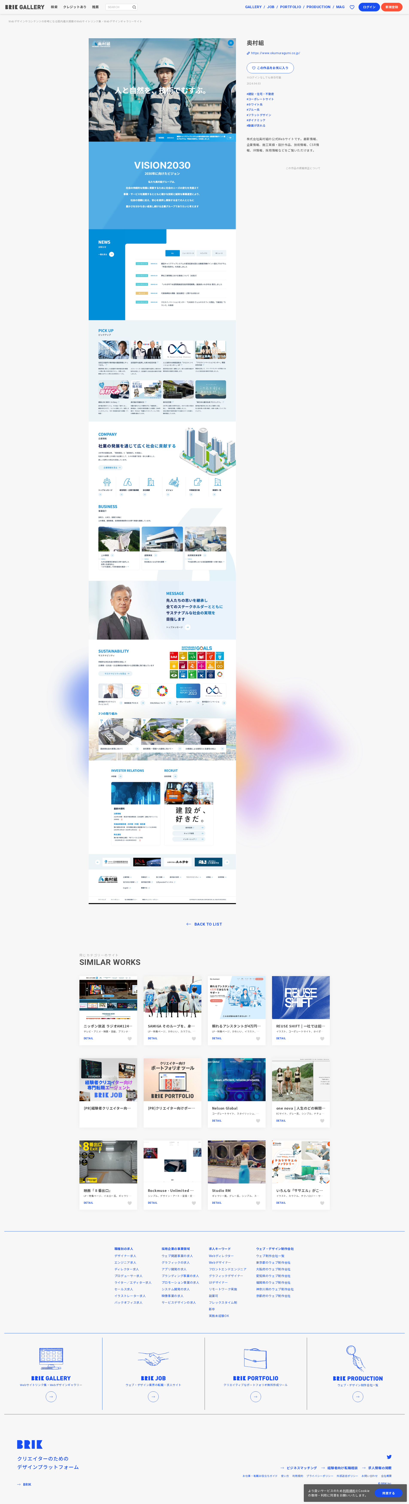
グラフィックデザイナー (226, 1276)
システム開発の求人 (176, 1289)
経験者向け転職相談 (342, 1468)
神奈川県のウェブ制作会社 (275, 1289)
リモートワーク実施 (223, 1289)
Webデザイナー (220, 1262)
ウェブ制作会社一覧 (270, 1256)
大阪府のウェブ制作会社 (273, 1269)
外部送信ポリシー (347, 1476)
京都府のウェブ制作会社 (273, 1296)
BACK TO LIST (208, 924)
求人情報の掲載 (380, 1468)
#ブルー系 (253, 109)
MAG (340, 7)
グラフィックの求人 (176, 1262)
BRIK (27, 1484)
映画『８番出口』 (98, 1190)
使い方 (285, 1476)
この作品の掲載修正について (303, 168)
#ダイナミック (256, 120)
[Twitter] (389, 1457)
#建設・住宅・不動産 (260, 94)
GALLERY (253, 7)
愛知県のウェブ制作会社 (273, 1276)
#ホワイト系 (255, 104)
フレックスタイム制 (223, 1302)
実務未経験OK (219, 1316)
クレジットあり (75, 7)
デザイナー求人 (125, 1256)
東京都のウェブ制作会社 (273, 1262)
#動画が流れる (256, 125)
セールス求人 (123, 1289)
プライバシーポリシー (319, 1476)
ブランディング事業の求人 (180, 1276)
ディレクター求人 (126, 1269)
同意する (388, 1493)
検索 (54, 7)
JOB (270, 7)
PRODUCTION (318, 7)
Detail (89, 1038)
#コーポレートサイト (260, 99)
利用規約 (297, 1476)
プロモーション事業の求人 (180, 1282)
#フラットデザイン (259, 115)
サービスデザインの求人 (179, 1302)
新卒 (212, 1309)
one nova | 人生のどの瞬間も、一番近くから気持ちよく (322, 1108)
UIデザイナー (218, 1282)
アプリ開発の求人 (174, 1269)
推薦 (95, 7)
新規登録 (392, 7)
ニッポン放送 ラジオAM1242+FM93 (113, 1026)
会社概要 (386, 1476)
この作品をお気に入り (273, 68)
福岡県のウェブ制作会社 (273, 1282)
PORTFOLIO (290, 7)
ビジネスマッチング (302, 1468)
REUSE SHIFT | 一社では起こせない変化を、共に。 (318, 1026)
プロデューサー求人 (128, 1276)
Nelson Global (225, 1108)
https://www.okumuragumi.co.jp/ (275, 53)
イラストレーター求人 (130, 1296)
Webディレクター (221, 1256)
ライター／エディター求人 (133, 1282)
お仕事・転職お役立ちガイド (260, 1476)
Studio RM (221, 1190)
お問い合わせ (370, 1476)
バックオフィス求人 (128, 1302)
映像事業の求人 (173, 1296)
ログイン (369, 7)
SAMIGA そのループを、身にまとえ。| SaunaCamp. (191, 1026)
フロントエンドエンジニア (228, 1269)
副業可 (213, 1296)
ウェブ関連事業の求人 (177, 1256)
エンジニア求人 (125, 1262)
